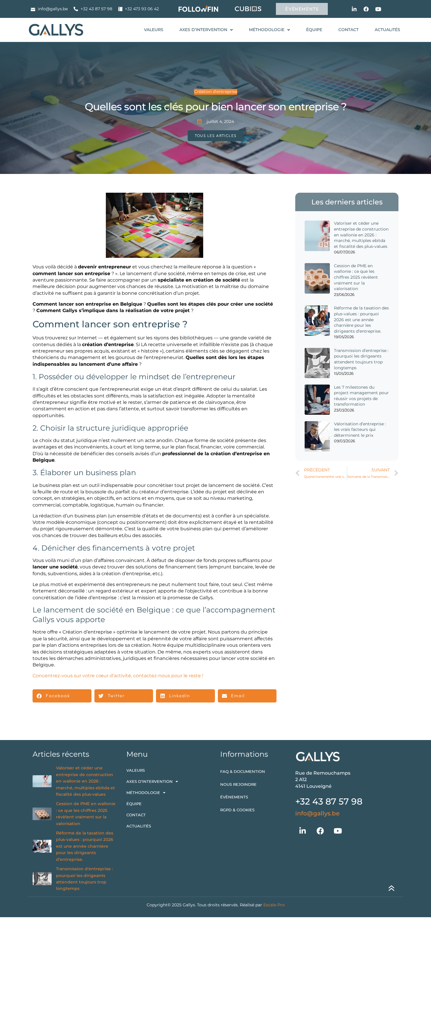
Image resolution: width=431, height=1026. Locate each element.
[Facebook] (366, 9)
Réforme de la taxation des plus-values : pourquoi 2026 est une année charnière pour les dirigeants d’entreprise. (361, 319)
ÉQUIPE (314, 29)
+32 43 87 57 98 (328, 801)
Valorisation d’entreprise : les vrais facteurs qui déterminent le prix (360, 429)
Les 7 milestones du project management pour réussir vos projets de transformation (361, 396)
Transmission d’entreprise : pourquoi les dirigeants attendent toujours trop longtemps (361, 359)
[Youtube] (378, 9)
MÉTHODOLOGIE (266, 29)
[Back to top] (391, 889)
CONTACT (348, 29)
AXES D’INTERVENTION (203, 29)
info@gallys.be (317, 813)
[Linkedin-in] (354, 9)
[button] (62, 695)
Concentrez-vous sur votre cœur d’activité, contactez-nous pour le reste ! (118, 675)
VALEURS (153, 29)
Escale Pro (274, 905)
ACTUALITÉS (387, 29)
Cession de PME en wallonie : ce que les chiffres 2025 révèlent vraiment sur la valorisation (356, 277)
